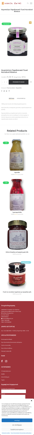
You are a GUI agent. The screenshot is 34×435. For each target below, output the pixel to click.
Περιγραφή (11, 98)
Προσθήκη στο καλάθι (18, 82)
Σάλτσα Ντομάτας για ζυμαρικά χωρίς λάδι (17, 252)
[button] (31, 400)
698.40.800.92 (5, 316)
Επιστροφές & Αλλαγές (6, 339)
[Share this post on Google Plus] (6, 91)
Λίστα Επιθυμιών (5, 377)
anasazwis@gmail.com (7, 318)
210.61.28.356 (5, 315)
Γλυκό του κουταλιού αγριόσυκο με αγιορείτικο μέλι (17, 292)
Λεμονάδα (17, 172)
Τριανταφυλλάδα (17, 212)
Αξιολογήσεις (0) (21, 98)
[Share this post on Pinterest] (9, 91)
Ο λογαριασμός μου (6, 371)
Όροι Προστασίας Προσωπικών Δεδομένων (21, 433)
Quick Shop (17, 157)
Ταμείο (3, 380)
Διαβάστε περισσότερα (17, 279)
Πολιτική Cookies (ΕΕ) (6, 351)
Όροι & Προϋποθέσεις (6, 348)
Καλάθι (3, 374)
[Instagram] (6, 361)
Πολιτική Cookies (6, 433)
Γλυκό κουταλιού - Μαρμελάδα (14, 88)
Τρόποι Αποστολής (6, 345)
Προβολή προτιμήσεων (17, 429)
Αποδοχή (17, 420)
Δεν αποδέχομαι (17, 425)
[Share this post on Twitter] (4, 91)
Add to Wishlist (31, 82)
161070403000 (7, 322)
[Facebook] (2, 361)
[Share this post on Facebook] (1, 91)
